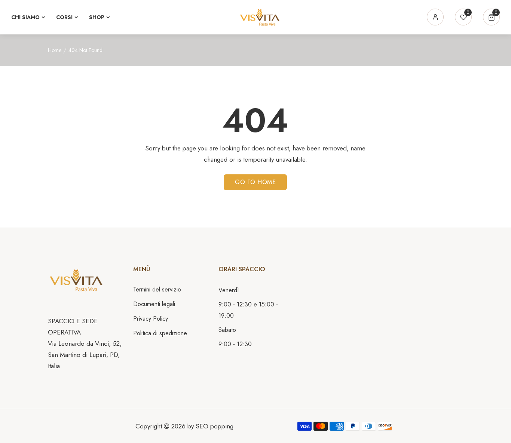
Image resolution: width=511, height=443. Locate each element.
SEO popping (214, 426)
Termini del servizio (157, 289)
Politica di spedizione (160, 333)
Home (54, 50)
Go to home (255, 182)
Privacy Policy (150, 318)
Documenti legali (154, 304)
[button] (491, 17)
